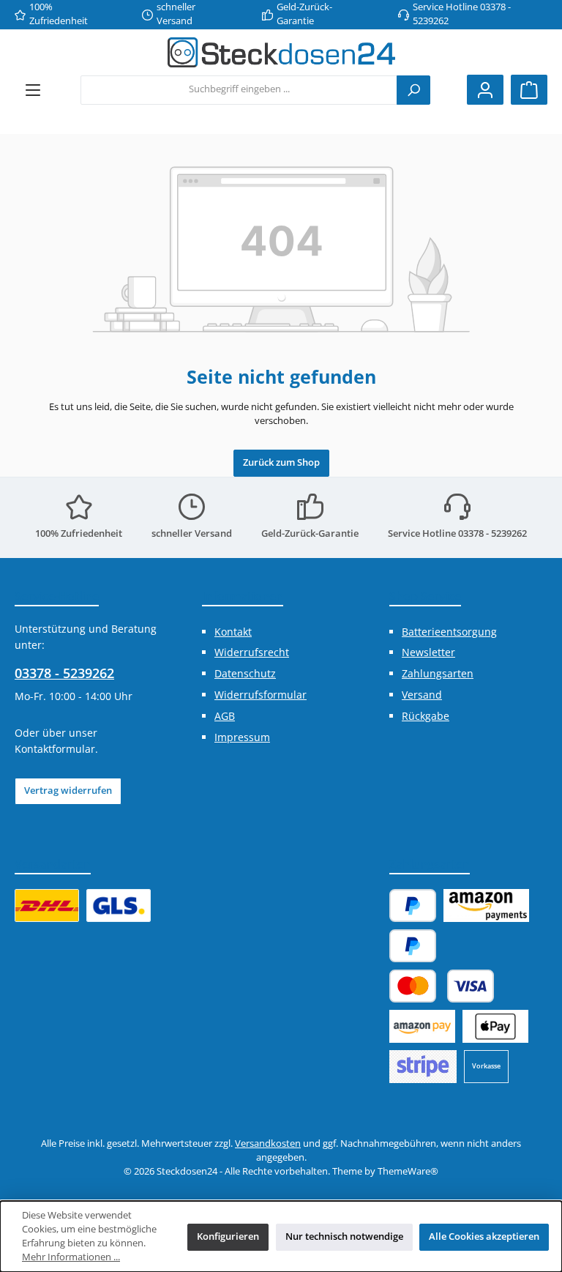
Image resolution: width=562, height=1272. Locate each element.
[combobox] (238, 90)
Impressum (242, 737)
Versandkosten (268, 1143)
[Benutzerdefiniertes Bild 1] (47, 905)
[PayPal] (412, 905)
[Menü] (33, 90)
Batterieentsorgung (449, 632)
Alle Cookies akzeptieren (484, 1236)
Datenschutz (245, 673)
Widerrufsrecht (251, 652)
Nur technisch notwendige (344, 1236)
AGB (224, 716)
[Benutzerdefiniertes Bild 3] (423, 1066)
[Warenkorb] (529, 90)
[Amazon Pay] (486, 905)
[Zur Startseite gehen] (281, 52)
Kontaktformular (55, 749)
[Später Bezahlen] (412, 945)
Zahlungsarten (437, 673)
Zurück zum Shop (281, 462)
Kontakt (233, 632)
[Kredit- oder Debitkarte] (441, 986)
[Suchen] (413, 90)
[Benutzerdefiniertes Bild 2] (118, 905)
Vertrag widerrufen (68, 790)
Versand (422, 695)
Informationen (242, 596)
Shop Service (425, 596)
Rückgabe (425, 716)
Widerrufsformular (260, 695)
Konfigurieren (228, 1236)
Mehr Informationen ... (71, 1257)
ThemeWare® (408, 1171)
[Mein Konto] (485, 90)
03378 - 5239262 (64, 673)
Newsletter (428, 652)
